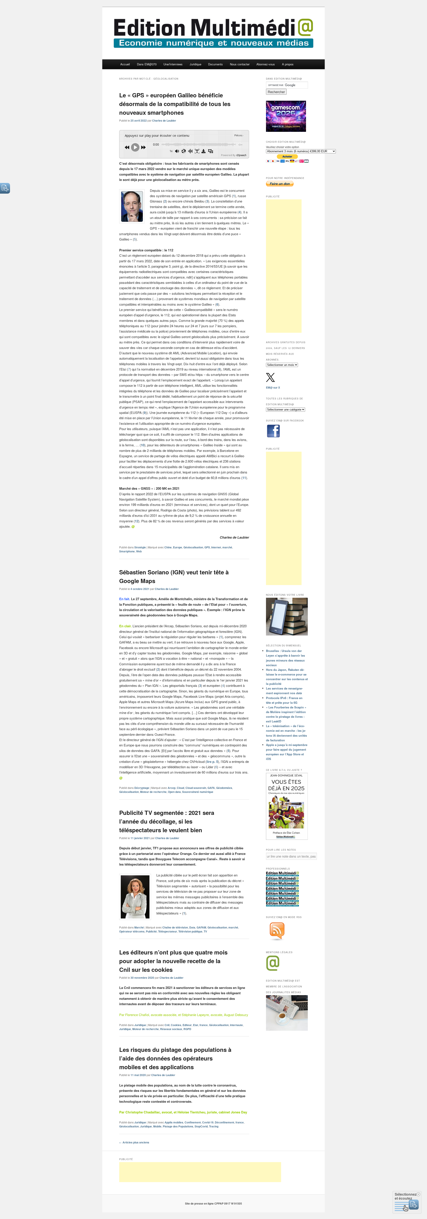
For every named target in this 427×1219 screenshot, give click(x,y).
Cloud (180, 788)
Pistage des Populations (178, 1126)
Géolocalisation (193, 547)
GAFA (211, 788)
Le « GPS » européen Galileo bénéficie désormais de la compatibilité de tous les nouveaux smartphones (174, 103)
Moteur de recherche (153, 792)
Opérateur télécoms (132, 931)
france (203, 1025)
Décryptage (141, 788)
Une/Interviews (173, 64)
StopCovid (201, 1126)
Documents (215, 64)
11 (244, 477)
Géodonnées (224, 788)
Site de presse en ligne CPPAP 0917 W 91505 (213, 1203)
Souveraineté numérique (197, 792)
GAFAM (201, 927)
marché (227, 547)
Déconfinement (224, 1122)
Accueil (125, 64)
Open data (174, 792)
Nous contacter (240, 64)
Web (139, 551)
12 (136, 521)
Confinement (193, 1122)
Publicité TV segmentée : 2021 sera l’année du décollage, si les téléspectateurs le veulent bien (166, 821)
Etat (195, 1025)
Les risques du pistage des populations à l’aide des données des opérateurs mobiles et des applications (175, 1058)
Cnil (167, 1025)
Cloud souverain (195, 788)
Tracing (213, 1126)
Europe (177, 547)
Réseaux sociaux (171, 1029)
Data (192, 927)
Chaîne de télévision (175, 927)
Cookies (176, 1025)
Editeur (187, 1025)
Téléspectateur (167, 931)
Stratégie (140, 547)
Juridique (195, 64)
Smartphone (127, 551)
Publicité (151, 931)
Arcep (171, 788)
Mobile (157, 1126)
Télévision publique (190, 931)
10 (142, 445)
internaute (236, 1025)
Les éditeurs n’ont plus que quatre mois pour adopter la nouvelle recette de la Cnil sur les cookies (173, 961)
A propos (288, 64)
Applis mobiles (174, 1122)
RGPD (187, 1029)
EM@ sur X (273, 387)
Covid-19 (208, 1122)
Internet (216, 547)
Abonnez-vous (265, 64)
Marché (139, 927)
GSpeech (241, 155)
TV (205, 931)
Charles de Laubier (164, 120)
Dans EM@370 (147, 64)
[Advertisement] (284, 266)
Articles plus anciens (134, 1142)
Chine (168, 547)
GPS (207, 547)
